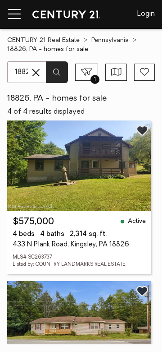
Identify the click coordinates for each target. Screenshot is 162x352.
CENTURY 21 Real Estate (43, 40)
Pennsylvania (110, 40)
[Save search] (144, 72)
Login (146, 14)
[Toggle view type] (116, 72)
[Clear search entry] (36, 72)
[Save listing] (142, 130)
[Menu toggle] (14, 14)
